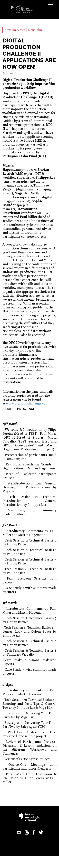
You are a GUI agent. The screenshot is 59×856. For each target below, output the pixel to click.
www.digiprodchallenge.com (27, 403)
